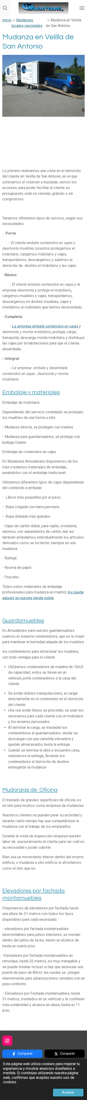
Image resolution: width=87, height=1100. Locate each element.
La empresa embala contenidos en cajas (45, 326)
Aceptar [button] (68, 1092)
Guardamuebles (23, 620)
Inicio (6, 20)
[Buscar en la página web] (5, 8)
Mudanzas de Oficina (30, 790)
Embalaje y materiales (31, 392)
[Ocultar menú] (82, 8)
